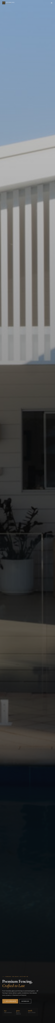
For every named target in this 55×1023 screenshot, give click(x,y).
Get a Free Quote (11, 1001)
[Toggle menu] (51, 3)
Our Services (25, 1001)
